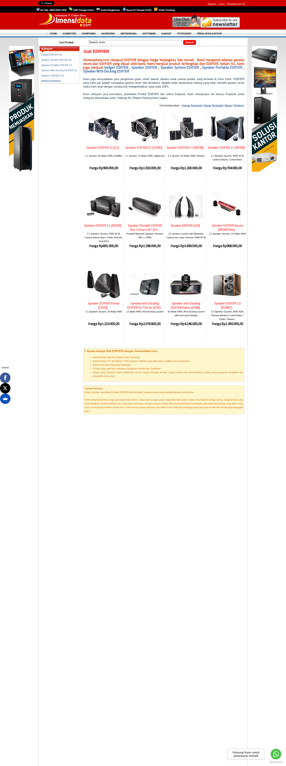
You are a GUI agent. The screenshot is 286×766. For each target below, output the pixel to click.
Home (53, 33)
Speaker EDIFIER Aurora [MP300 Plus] (227, 227)
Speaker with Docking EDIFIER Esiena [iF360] (186, 305)
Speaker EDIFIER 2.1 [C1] (103, 148)
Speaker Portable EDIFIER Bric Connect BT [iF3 (145, 227)
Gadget (166, 33)
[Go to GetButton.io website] (276, 762)
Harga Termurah (192, 105)
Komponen (88, 33)
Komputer (69, 33)
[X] (5, 388)
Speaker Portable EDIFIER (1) (56, 65)
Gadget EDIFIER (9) (51, 54)
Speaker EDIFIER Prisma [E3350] (103, 305)
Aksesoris (108, 33)
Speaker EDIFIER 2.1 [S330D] (143, 148)
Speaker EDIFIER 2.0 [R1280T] (227, 305)
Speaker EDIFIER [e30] (185, 225)
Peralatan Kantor (209, 33)
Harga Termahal (213, 105)
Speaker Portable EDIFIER (222, 67)
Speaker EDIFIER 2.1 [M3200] (226, 148)
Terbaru (238, 105)
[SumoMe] (5, 398)
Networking (129, 33)
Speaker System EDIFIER (179, 67)
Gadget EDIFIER (116, 67)
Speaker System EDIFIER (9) (56, 60)
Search (189, 42)
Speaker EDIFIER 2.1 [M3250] (102, 225)
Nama (228, 105)
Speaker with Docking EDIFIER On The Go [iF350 (144, 305)
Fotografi (184, 33)
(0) (243, 4)
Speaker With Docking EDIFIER (106, 71)
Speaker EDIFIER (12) (52, 75)
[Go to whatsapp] (276, 754)
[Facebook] (5, 378)
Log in (222, 4)
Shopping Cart (234, 4)
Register (212, 4)
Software (149, 33)
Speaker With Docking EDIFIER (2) (59, 70)
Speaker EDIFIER (144, 67)
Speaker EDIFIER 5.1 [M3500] (185, 148)
